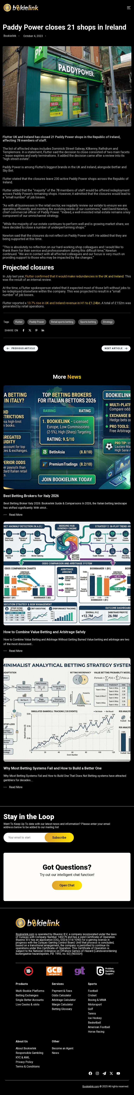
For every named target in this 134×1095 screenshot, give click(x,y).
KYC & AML (23, 1057)
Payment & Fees (62, 991)
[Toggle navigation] (109, 7)
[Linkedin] (43, 330)
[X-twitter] (111, 1073)
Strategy (108, 322)
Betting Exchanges (27, 995)
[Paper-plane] (104, 1073)
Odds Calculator (61, 995)
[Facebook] (23, 330)
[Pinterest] (36, 330)
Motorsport (95, 1004)
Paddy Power (36, 322)
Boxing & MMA (97, 1000)
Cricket (92, 995)
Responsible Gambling (29, 1053)
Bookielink (9, 35)
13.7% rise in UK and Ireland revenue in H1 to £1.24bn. (64, 303)
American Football (99, 1027)
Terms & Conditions (28, 1066)
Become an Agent (62, 1048)
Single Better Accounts (30, 1000)
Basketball (94, 1022)
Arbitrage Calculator (64, 1000)
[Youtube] (118, 1073)
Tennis (92, 1013)
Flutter (19, 322)
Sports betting (88, 322)
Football (93, 991)
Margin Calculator (62, 1004)
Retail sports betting (62, 322)
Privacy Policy (24, 1062)
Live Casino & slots (27, 1004)
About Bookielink (26, 1048)
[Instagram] (97, 1073)
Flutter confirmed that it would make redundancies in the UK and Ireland (74, 276)
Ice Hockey (95, 1018)
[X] (30, 330)
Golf (90, 1009)
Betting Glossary (62, 1009)
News (55, 1053)
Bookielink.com (91, 1086)
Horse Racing (96, 1031)
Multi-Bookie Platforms (30, 991)
